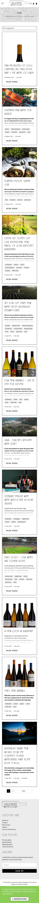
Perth (6, 331)
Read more (12, 82)
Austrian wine (8, 576)
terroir (28, 703)
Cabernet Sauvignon (27, 325)
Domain (16, 264)
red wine (20, 199)
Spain (6, 402)
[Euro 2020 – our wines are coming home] (19, 545)
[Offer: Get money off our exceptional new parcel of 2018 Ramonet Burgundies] (19, 225)
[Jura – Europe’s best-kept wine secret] (19, 427)
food (6, 199)
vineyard (7, 270)
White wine (15, 270)
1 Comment (24, 778)
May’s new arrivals (14, 691)
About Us (5, 820)
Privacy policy (7, 840)
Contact (5, 822)
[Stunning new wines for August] (19, 97)
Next (23, 791)
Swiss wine (29, 579)
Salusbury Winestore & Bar (14, 882)
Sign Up (19, 871)
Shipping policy (7, 844)
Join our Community (9, 829)
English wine (25, 518)
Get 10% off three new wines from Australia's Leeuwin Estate (17, 307)
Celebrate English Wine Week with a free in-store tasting (18, 500)
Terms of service (7, 847)
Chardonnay (8, 264)
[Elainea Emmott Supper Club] (19, 162)
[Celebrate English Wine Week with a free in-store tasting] (19, 481)
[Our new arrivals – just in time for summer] (19, 362)
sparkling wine (21, 521)
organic (7, 132)
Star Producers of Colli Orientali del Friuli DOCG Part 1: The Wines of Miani (18, 69)
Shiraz (12, 331)
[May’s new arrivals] (19, 672)
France (7, 129)
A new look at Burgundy (18, 631)
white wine (22, 132)
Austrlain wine (16, 325)
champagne (17, 518)
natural (7, 521)
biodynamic (8, 399)
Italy (21, 399)
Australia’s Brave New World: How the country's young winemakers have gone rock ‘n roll (17, 756)
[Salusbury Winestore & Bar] (19, 4)
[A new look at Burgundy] (19, 612)
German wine (25, 129)
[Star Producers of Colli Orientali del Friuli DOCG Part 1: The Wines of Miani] (19, 47)
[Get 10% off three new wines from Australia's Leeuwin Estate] (19, 292)
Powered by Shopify (22, 884)
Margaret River (28, 328)
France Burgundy (15, 129)
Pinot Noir (14, 132)
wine (29, 132)
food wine (12, 199)
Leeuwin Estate (18, 328)
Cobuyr (4, 827)
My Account (6, 825)
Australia (7, 325)
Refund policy (7, 842)
